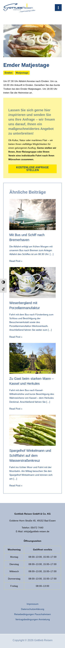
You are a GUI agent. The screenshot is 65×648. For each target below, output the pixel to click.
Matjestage (22, 72)
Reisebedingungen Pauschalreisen (32, 614)
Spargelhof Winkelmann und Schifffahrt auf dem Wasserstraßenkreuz (30, 455)
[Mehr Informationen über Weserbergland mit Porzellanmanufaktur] (32, 282)
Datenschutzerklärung (32, 609)
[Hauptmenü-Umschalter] (58, 7)
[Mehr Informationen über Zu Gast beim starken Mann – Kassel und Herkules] (32, 358)
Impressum (32, 604)
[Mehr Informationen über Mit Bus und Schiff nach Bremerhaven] (32, 214)
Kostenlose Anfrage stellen (32, 168)
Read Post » (15, 261)
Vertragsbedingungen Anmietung (32, 619)
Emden (8, 72)
